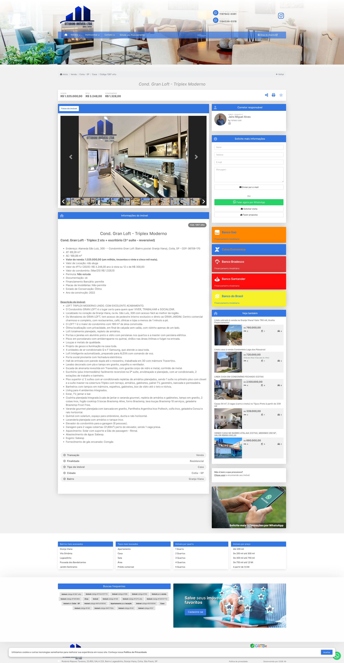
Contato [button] (108, 34)
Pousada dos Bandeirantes (73, 562)
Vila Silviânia (66, 553)
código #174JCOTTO (97, 594)
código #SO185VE (146, 603)
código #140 (82, 608)
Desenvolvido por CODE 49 (274, 661)
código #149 (110, 599)
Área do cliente (267, 35)
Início (65, 74)
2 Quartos (180, 553)
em (72, 603)
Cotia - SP (84, 74)
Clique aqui (219, 475)
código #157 (145, 608)
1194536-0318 (228, 21)
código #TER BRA (70, 599)
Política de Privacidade (135, 652)
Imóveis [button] (74, 34)
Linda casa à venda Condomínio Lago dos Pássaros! (239, 349)
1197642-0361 (227, 14)
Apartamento (124, 549)
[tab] (69, 108)
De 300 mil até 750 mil (244, 558)
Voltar (281, 74)
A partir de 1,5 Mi (241, 567)
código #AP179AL (104, 608)
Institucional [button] (91, 34)
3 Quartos (180, 558)
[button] (71, 157)
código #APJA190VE (95, 603)
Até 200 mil (238, 549)
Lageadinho (65, 558)
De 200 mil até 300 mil (244, 553)
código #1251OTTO (157, 599)
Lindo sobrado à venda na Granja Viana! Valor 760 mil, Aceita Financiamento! (244, 321)
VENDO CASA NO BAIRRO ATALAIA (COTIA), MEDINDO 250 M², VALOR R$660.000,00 (245, 434)
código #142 (126, 608)
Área (120, 562)
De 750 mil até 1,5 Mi (243, 562)
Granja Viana (66, 549)
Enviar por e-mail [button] (250, 187)
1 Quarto (179, 549)
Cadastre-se (195, 612)
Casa (94, 74)
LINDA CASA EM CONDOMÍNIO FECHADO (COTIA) (239, 376)
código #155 (139, 594)
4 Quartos (180, 562)
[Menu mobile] (65, 35)
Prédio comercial (126, 567)
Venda (74, 74)
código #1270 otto (132, 599)
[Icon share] (281, 15)
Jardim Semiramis (68, 567)
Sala (120, 558)
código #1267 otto (71, 594)
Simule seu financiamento (132, 35)
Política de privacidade (238, 661)
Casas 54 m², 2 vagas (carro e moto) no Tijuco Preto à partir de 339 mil (247, 404)
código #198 (119, 594)
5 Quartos (180, 567)
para (159, 594)
